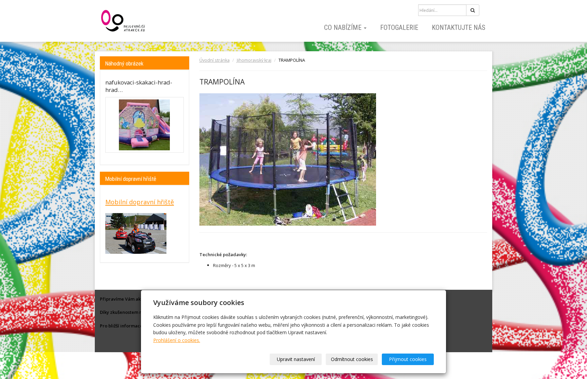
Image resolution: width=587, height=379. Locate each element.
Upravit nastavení (296, 359)
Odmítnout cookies (352, 359)
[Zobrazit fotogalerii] (144, 125)
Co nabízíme (343, 27)
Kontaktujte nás (458, 27)
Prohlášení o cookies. (176, 340)
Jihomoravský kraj (254, 60)
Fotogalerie (399, 27)
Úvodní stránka (214, 60)
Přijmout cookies (408, 359)
